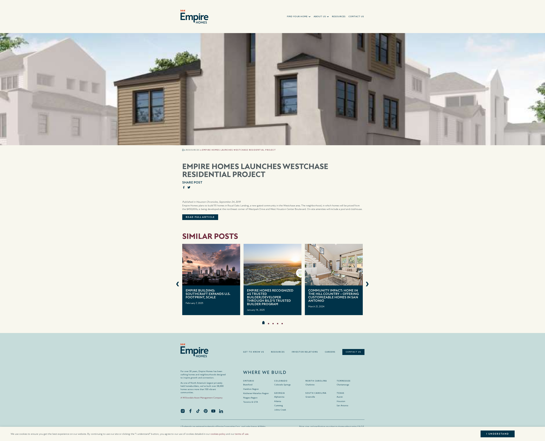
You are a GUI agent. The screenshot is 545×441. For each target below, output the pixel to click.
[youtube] (213, 411)
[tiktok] (198, 411)
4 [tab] (277, 323)
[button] (299, 16)
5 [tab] (282, 323)
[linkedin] (221, 411)
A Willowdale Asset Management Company (202, 397)
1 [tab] (263, 322)
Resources (193, 150)
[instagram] (183, 411)
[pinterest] (206, 411)
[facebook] (190, 411)
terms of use (241, 433)
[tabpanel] (211, 279)
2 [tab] (268, 323)
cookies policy (218, 433)
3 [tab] (273, 323)
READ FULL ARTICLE (200, 217)
